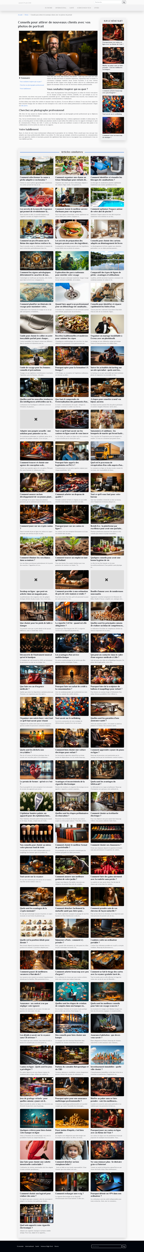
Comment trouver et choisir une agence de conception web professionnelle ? (34, 465)
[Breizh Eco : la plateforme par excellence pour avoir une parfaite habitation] (107, 514)
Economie (48, 8)
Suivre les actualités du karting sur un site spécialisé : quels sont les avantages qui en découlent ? (106, 370)
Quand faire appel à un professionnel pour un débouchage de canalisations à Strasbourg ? (72, 306)
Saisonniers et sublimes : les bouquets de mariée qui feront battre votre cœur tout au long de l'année (107, 433)
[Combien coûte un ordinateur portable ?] (107, 928)
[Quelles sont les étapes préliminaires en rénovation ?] (72, 801)
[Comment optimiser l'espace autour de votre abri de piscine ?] (107, 197)
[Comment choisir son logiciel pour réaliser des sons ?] (36, 1182)
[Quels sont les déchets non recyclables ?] (36, 738)
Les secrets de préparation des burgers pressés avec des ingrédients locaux (71, 243)
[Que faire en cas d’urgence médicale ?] (36, 675)
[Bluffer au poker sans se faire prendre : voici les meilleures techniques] (113, 55)
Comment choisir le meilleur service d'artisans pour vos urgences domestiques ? (71, 211)
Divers (96, 8)
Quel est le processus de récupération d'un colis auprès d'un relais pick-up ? (106, 465)
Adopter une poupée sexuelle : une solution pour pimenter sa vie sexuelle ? (35, 433)
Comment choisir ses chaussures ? (106, 845)
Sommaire (25, 77)
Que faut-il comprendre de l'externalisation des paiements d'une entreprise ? (71, 401)
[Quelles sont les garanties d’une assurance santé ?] (107, 706)
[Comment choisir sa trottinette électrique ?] (107, 801)
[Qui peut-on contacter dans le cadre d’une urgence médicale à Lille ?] (107, 643)
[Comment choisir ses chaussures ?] (107, 833)
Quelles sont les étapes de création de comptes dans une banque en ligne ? (70, 1006)
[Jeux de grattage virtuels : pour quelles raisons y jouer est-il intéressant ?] (36, 1087)
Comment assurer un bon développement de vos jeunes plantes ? (36, 497)
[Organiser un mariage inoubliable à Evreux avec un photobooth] (107, 324)
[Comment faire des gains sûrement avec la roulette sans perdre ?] (107, 865)
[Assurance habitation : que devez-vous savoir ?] (107, 1023)
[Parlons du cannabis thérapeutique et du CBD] (72, 1055)
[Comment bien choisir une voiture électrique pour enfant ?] (72, 738)
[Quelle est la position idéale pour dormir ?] (36, 928)
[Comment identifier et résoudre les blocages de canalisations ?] (107, 165)
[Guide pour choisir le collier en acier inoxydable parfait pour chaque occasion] (36, 324)
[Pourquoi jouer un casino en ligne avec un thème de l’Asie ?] (113, 32)
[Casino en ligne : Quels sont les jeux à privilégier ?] (36, 1055)
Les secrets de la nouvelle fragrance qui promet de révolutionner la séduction (36, 211)
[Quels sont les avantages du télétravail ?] (107, 770)
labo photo (24, 106)
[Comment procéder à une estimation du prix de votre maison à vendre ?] (72, 579)
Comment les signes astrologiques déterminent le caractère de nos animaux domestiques (35, 275)
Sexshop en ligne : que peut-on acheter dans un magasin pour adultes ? (33, 594)
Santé (72, 8)
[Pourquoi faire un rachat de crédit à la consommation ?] (72, 675)
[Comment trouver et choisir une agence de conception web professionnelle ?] (36, 451)
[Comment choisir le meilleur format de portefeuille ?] (72, 833)
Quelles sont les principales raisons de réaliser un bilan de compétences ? (107, 625)
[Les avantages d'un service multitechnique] (72, 643)
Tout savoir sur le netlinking (112, 114)
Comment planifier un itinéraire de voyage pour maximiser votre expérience (35, 306)
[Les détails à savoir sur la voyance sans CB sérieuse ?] (36, 1023)
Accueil (20, 15)
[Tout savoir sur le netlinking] (113, 104)
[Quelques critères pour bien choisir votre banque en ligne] (36, 1118)
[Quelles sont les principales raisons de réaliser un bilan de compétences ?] (107, 611)
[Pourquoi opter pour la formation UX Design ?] (72, 356)
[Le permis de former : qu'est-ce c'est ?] (36, 770)
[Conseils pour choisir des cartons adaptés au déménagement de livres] (107, 229)
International (61, 8)
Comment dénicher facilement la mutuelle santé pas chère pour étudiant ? (69, 910)
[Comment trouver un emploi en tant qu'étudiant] (72, 546)
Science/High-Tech (84, 8)
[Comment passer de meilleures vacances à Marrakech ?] (36, 960)
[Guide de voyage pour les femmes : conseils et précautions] (36, 356)
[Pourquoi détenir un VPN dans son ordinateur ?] (107, 1182)
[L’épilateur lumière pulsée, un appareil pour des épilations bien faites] (36, 801)
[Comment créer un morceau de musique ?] (113, 125)
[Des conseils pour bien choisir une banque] (72, 1023)
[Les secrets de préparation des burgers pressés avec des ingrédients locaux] (72, 229)
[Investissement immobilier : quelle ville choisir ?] (107, 1055)
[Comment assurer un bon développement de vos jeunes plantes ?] (36, 482)
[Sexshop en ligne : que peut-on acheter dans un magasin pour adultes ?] (36, 579)
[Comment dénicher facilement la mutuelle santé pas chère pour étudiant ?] (72, 896)
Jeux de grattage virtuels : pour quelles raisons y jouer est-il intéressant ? (34, 1101)
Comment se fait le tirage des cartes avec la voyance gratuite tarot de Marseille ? (107, 974)
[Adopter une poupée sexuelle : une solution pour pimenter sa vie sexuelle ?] (36, 419)
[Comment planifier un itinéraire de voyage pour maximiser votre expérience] (36, 292)
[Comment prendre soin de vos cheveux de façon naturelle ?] (107, 896)
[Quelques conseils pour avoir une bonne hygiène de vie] (107, 546)
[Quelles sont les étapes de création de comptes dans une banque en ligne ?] (72, 991)
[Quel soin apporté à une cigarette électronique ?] (36, 1213)
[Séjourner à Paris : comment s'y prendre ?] (72, 928)
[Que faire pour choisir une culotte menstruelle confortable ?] (36, 1150)
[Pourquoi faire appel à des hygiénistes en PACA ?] (72, 451)
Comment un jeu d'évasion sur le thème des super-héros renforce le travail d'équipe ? (35, 243)
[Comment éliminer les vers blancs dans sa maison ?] (36, 546)
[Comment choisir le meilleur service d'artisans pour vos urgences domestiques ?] (72, 197)
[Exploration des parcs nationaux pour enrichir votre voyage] (72, 260)
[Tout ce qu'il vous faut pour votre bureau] (107, 482)
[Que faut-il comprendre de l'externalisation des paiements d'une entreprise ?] (72, 387)
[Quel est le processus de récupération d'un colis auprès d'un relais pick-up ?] (107, 451)
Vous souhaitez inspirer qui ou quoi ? (31, 82)
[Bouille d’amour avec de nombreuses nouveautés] (107, 579)
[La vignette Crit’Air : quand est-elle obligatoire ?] (72, 611)
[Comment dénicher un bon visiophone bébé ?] (72, 1150)
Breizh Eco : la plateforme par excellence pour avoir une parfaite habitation (106, 528)
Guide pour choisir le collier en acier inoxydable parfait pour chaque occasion (36, 338)
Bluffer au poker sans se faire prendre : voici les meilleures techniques (112, 67)
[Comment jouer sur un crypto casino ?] (36, 514)
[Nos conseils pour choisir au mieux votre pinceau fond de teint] (36, 833)
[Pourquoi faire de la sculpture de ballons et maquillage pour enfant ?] (107, 675)
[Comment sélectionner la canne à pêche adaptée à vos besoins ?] (36, 165)
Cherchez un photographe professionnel (32, 85)
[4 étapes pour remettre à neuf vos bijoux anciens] (107, 387)
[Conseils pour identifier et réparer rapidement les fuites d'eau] (107, 292)
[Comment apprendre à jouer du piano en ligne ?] (107, 738)
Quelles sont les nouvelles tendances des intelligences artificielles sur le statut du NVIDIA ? (36, 401)
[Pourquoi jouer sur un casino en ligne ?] (72, 514)
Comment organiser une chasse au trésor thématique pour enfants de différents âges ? (70, 179)
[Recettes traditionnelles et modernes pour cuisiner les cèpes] (72, 324)
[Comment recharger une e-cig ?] (72, 1182)
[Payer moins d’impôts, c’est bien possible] (72, 1118)
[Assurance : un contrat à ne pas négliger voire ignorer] (36, 991)
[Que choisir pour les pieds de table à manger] (36, 611)
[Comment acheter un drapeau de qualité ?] (72, 482)
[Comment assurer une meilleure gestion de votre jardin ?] (72, 865)
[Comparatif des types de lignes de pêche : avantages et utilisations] (107, 260)
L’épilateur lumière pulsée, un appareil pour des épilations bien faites (34, 815)
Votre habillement (25, 89)
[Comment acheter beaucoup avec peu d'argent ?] (113, 80)
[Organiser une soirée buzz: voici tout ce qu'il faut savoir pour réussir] (36, 706)
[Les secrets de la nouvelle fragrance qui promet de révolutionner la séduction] (36, 197)
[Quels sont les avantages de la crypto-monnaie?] (36, 896)
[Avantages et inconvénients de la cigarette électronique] (72, 770)
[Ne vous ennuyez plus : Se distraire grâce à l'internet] (107, 1150)
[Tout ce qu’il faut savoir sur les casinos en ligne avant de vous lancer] (72, 419)
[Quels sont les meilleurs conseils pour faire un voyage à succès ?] (107, 991)
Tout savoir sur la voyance (31, 876)
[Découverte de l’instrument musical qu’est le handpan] (36, 643)
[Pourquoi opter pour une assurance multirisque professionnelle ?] (72, 1087)
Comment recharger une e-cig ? (69, 1193)
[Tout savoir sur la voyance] (36, 865)
